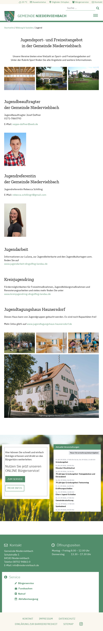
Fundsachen (25, 588)
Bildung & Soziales (24, 27)
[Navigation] (95, 16)
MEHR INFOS (15, 488)
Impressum (46, 618)
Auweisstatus (39, 2)
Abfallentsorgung (28, 599)
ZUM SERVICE (15, 479)
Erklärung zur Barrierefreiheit (36, 624)
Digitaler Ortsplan (60, 2)
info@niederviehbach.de (25, 565)
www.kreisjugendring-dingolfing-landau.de (27, 294)
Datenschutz (67, 618)
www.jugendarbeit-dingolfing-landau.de (25, 263)
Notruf (21, 593)
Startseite (9, 27)
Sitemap (68, 624)
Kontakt (98, 2)
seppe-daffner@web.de (25, 124)
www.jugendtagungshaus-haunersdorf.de (49, 323)
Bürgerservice (82, 2)
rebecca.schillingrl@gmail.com (29, 194)
